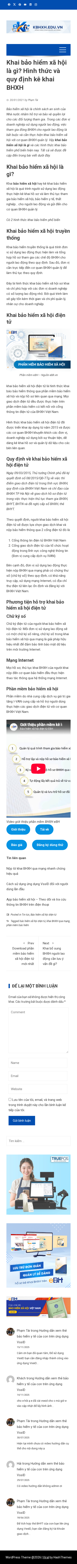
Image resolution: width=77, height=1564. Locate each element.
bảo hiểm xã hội (24, 184)
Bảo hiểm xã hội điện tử (43, 914)
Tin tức (26, 914)
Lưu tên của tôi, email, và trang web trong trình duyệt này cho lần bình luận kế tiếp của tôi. (37, 1105)
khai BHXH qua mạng (58, 921)
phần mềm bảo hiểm (17, 925)
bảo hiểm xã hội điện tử (33, 921)
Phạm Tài (23, 1331)
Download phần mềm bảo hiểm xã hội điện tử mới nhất (23, 953)
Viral (46, 1557)
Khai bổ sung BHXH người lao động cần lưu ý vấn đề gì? (54, 953)
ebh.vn (54, 375)
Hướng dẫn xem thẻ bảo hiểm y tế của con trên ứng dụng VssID (42, 1336)
